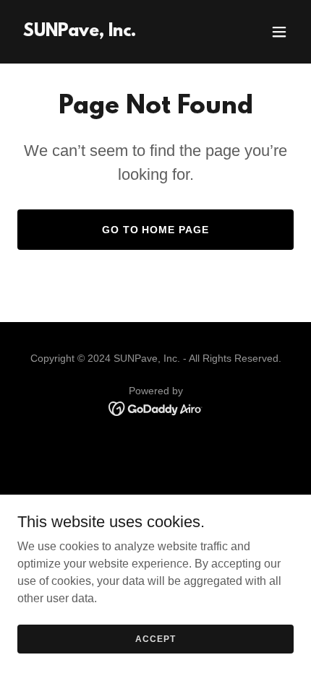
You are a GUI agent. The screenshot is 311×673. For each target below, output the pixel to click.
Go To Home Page (156, 229)
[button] (279, 31)
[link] (79, 32)
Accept (155, 638)
